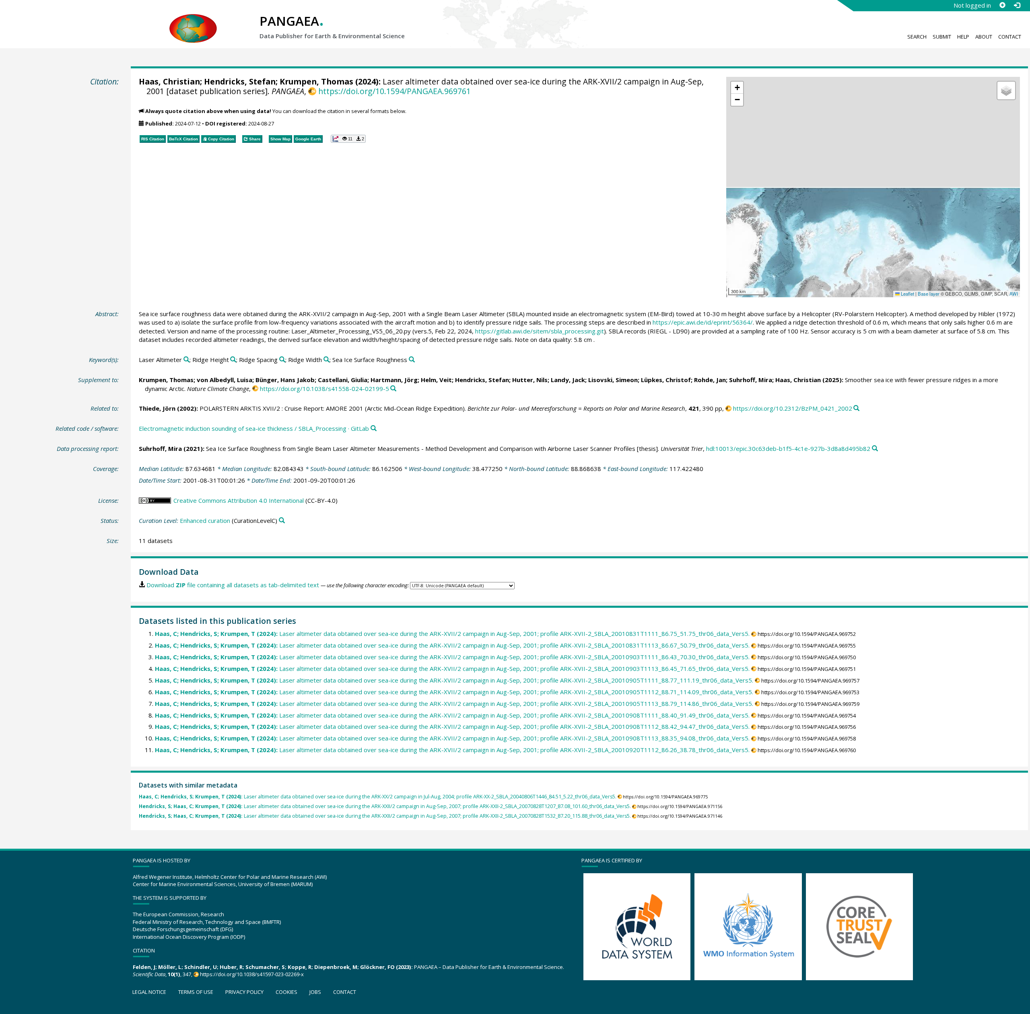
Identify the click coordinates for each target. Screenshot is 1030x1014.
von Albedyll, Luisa (224, 380)
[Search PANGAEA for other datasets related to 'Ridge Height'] (233, 360)
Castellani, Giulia (342, 380)
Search (917, 36)
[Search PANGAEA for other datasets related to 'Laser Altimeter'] (186, 360)
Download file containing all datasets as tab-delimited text (232, 585)
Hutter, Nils (530, 380)
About (983, 36)
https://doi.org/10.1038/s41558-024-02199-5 (324, 389)
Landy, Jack (568, 380)
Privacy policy (244, 991)
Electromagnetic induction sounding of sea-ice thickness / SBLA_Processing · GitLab (254, 428)
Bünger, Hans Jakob (285, 380)
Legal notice (149, 991)
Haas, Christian (169, 81)
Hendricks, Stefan (240, 81)
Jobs (315, 991)
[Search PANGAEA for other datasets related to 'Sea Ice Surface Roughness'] (412, 360)
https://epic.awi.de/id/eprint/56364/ (703, 322)
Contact (1009, 36)
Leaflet (907, 293)
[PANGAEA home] (193, 20)
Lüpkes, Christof (666, 380)
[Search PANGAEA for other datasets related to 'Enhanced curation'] (282, 521)
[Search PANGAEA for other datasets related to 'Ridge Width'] (326, 360)
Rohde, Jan (710, 380)
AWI (1013, 293)
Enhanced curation (205, 520)
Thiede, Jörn (157, 408)
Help (963, 36)
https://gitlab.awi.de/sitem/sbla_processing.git (539, 331)
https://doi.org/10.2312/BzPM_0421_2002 (792, 408)
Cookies (286, 991)
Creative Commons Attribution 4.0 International (238, 500)
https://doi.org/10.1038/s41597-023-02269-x (252, 974)
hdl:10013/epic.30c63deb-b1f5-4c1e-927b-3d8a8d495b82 (788, 448)
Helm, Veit (436, 380)
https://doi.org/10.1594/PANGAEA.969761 (394, 91)
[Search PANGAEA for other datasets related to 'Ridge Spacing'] (282, 360)
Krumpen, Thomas (316, 81)
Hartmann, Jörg (394, 380)
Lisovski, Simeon (613, 380)
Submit (942, 36)
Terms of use (195, 991)
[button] (737, 88)
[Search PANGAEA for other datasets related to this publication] (393, 389)
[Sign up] (1002, 5)
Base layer (928, 293)
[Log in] (1016, 5)
